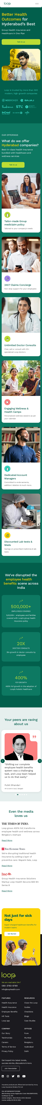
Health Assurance (9, 1003)
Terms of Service (9, 1047)
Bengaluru (28, 1042)
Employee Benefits (9, 1012)
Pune (26, 1033)
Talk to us (13, 165)
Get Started (12, 934)
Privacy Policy (7, 1051)
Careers (5, 1042)
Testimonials (7, 1038)
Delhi (26, 1051)
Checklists (28, 1012)
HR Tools (5, 1016)
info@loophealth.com (11, 989)
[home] (7, 3)
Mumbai (27, 1038)
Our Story (6, 1033)
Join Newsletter (10, 1068)
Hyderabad (28, 1047)
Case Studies (29, 1021)
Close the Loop (30, 1003)
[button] (37, 4)
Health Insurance (9, 1007)
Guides (27, 1007)
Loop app (6, 1021)
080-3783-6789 (9, 986)
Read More (7, 840)
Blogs (26, 1016)
